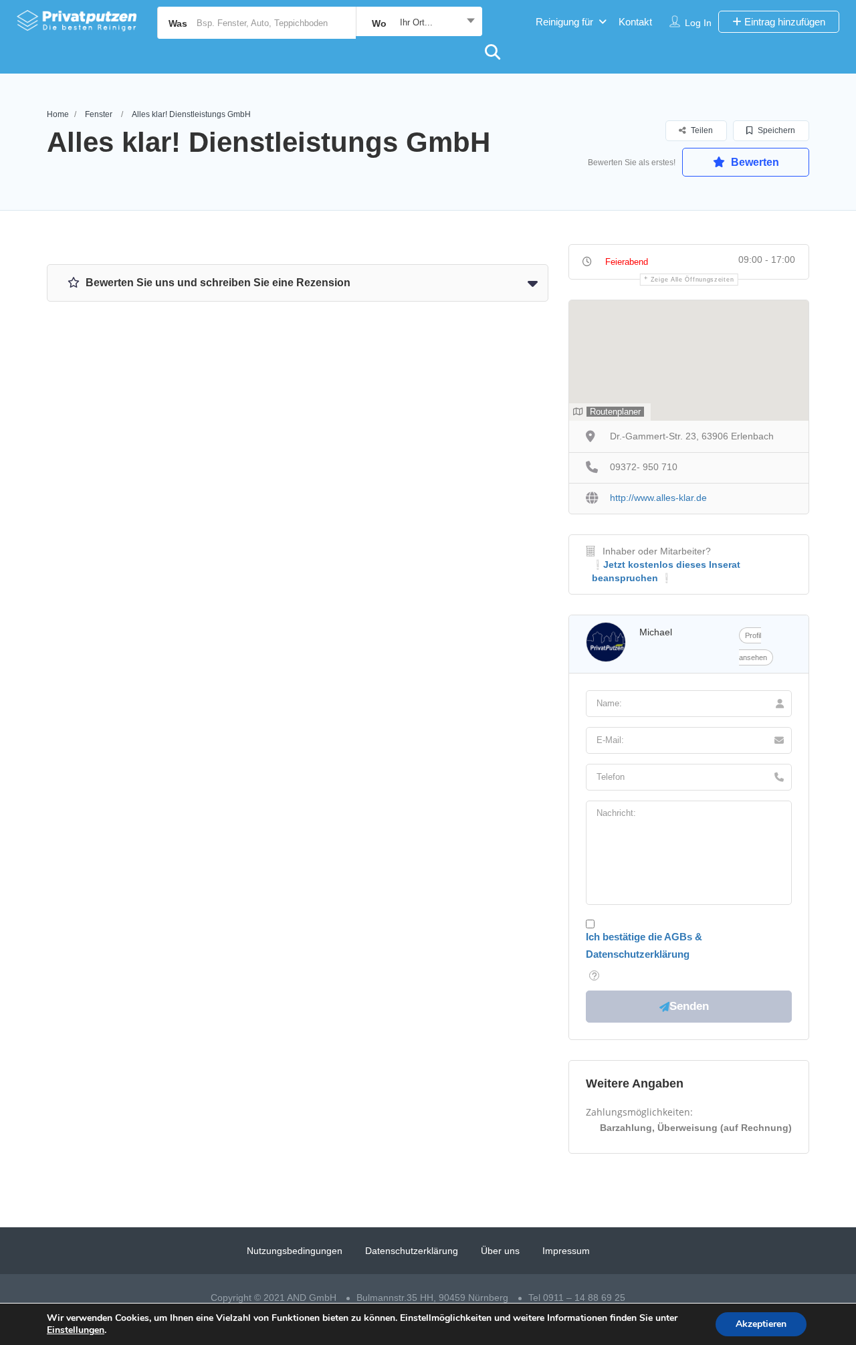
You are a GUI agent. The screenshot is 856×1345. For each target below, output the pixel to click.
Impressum (566, 1250)
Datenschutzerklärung (411, 1250)
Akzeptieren (761, 1324)
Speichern (775, 130)
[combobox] (418, 22)
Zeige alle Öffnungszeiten (692, 279)
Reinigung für (564, 21)
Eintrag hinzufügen (783, 21)
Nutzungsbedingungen (294, 1250)
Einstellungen (75, 1330)
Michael (655, 632)
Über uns (500, 1250)
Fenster (98, 114)
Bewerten (753, 162)
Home (58, 114)
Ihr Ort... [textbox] (416, 22)
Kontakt (635, 21)
